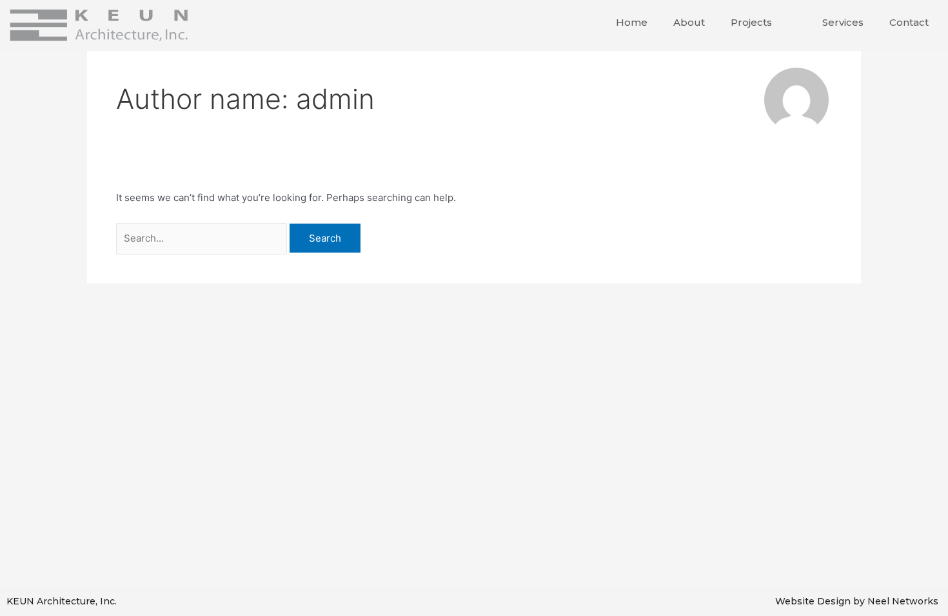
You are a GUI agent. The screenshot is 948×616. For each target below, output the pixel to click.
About (689, 22)
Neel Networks (902, 601)
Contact (909, 22)
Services (843, 22)
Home (631, 22)
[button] (777, 22)
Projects (751, 22)
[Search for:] (203, 238)
